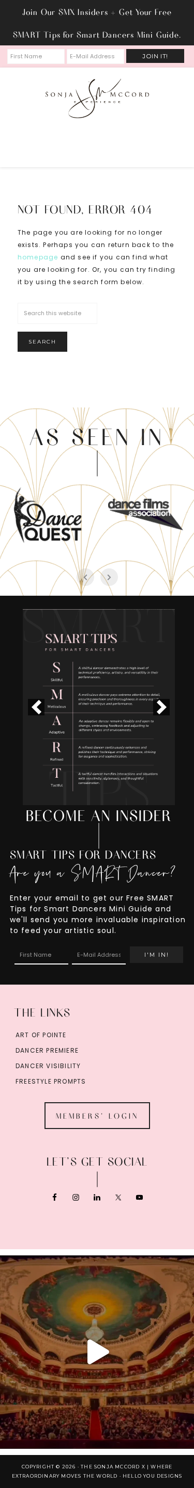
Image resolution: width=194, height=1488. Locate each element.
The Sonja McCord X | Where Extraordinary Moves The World (97, 98)
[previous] (36, 707)
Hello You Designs (152, 1476)
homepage (38, 257)
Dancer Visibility (48, 1065)
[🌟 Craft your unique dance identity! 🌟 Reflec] (97, 1352)
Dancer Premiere (47, 1050)
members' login (97, 1115)
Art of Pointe (41, 1035)
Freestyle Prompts (51, 1081)
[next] (161, 707)
